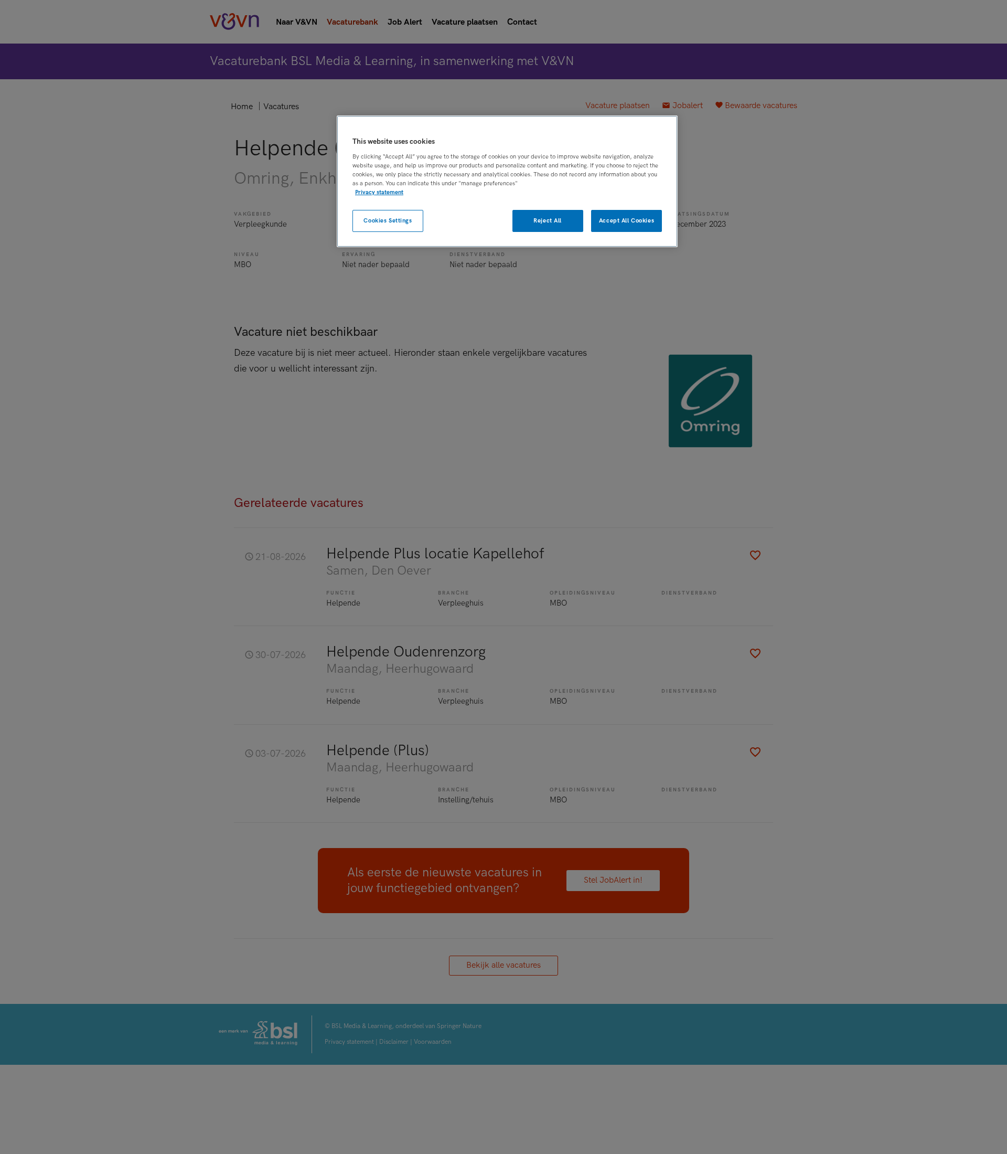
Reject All (547, 220)
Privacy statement (379, 192)
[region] (507, 181)
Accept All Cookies (626, 220)
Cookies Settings (387, 220)
